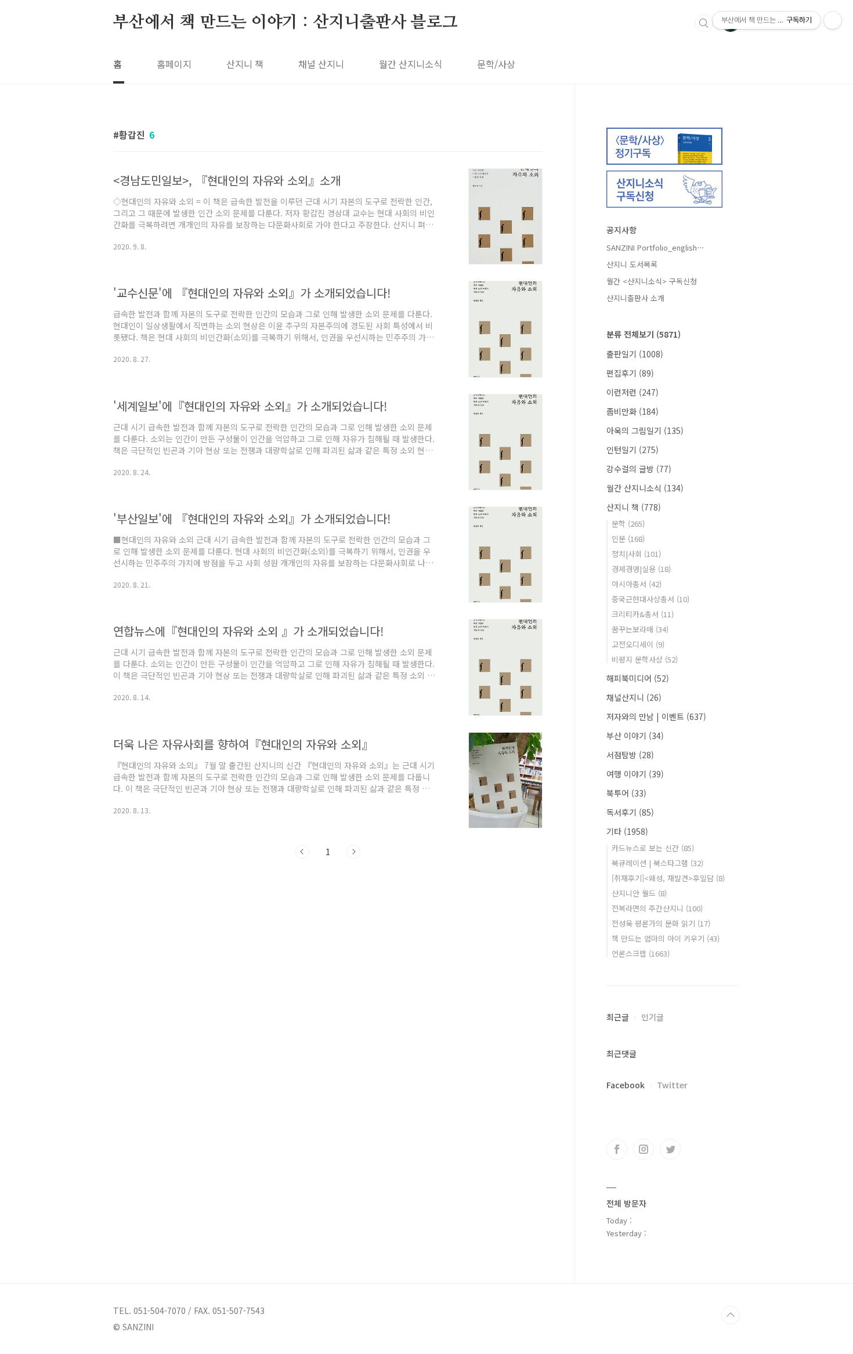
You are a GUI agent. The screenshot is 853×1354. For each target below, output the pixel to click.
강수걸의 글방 (638, 469)
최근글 (617, 1017)
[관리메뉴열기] (832, 20)
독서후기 (630, 812)
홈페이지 (174, 64)
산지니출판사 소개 (635, 297)
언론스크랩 (641, 953)
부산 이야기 (635, 735)
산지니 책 (244, 64)
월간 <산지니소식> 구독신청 (651, 281)
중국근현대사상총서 (650, 598)
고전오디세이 (638, 644)
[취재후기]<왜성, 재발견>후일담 (668, 878)
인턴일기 (632, 449)
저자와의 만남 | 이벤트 (656, 716)
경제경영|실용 (641, 568)
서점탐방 (630, 755)
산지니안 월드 (639, 893)
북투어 (626, 793)
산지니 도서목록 (631, 264)
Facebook (625, 1085)
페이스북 (616, 1149)
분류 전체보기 (643, 334)
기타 (627, 831)
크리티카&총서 (643, 614)
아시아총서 (637, 583)
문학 (628, 523)
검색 (704, 23)
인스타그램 (643, 1149)
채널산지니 (634, 697)
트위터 (670, 1149)
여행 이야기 (635, 774)
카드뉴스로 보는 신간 (653, 847)
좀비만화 (632, 411)
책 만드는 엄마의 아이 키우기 (666, 938)
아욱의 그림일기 (645, 430)
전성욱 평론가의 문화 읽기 (661, 923)
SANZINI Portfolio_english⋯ (655, 247)
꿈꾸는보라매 (640, 629)
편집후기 (630, 373)
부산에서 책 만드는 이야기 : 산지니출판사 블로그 (285, 23)
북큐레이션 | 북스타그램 (657, 862)
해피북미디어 (637, 678)
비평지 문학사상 (645, 659)
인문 (628, 538)
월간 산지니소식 (410, 64)
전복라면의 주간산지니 (657, 908)
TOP (730, 1315)
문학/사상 (496, 64)
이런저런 (632, 392)
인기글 (652, 1017)
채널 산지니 (321, 64)
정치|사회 (636, 553)
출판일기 (634, 354)
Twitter (672, 1085)
